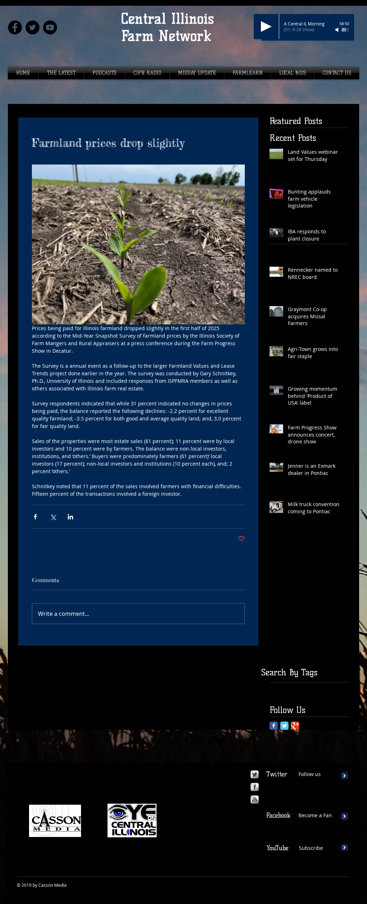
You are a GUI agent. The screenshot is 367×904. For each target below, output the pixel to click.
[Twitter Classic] (284, 726)
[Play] (266, 26)
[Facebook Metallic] (255, 787)
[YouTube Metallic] (255, 799)
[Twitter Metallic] (255, 774)
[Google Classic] (295, 726)
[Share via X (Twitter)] (52, 516)
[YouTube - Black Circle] (50, 27)
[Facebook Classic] (274, 726)
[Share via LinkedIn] (70, 516)
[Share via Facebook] (35, 516)
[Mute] (337, 29)
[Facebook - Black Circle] (15, 27)
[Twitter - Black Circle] (32, 27)
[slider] (345, 30)
